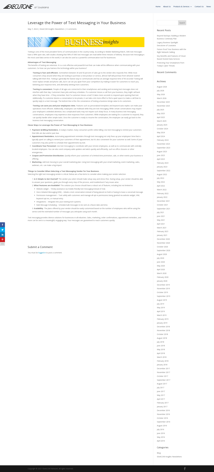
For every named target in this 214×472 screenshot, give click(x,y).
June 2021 (161, 216)
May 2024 (161, 132)
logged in (42, 252)
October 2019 (162, 292)
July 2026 (160, 90)
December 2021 (163, 201)
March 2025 (161, 121)
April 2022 (161, 186)
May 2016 (161, 437)
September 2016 (163, 422)
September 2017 (163, 380)
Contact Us (199, 6)
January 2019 (162, 323)
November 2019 (163, 288)
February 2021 (162, 231)
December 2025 (163, 102)
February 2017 (162, 403)
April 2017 (161, 399)
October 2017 (162, 376)
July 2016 (160, 429)
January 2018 (162, 364)
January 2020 (162, 281)
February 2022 (162, 193)
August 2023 (162, 151)
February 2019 (162, 319)
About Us (167, 6)
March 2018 (161, 357)
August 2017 (162, 383)
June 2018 (161, 345)
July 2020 (160, 258)
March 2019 (161, 315)
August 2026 (162, 87)
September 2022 (163, 170)
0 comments (72, 29)
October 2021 (162, 205)
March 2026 (161, 98)
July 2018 (160, 342)
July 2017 (160, 387)
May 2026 (161, 94)
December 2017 (163, 368)
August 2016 (162, 425)
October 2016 (162, 418)
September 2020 (163, 250)
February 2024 (162, 140)
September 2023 (163, 147)
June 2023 (161, 155)
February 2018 (162, 361)
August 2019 (162, 300)
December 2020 (163, 239)
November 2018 (163, 330)
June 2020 (161, 262)
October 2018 (162, 334)
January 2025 (162, 125)
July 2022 (160, 178)
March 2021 (161, 227)
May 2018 (161, 349)
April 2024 (161, 136)
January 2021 (162, 235)
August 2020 (162, 254)
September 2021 (163, 208)
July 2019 (160, 304)
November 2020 (163, 243)
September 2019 (163, 296)
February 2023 (162, 163)
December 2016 (163, 410)
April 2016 (161, 441)
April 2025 (161, 117)
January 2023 (162, 167)
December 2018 (163, 326)
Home (158, 6)
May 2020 (161, 266)
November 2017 (163, 372)
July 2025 (160, 109)
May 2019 (161, 307)
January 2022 (162, 197)
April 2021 (161, 224)
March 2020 (161, 273)
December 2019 (163, 285)
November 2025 (163, 106)
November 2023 (163, 144)
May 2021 (161, 220)
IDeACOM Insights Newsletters (52, 29)
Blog (159, 453)
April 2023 (161, 159)
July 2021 (160, 212)
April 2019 (161, 311)
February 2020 (162, 277)
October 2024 (162, 128)
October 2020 (162, 247)
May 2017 (161, 395)
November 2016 (163, 414)
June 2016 (161, 433)
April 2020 (161, 269)
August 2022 (162, 174)
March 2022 (161, 189)
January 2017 (162, 406)
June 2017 (161, 391)
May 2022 (161, 182)
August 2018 (162, 338)
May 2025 (161, 113)
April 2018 (161, 353)
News (208, 6)
